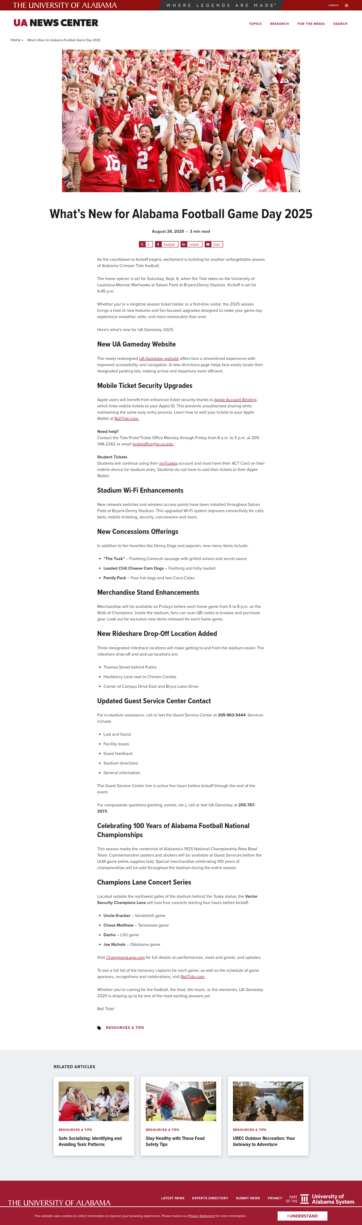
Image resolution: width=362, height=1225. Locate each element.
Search (340, 23)
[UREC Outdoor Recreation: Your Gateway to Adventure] (268, 1116)
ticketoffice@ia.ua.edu (153, 444)
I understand (302, 1216)
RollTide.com (192, 976)
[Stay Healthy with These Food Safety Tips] (181, 1116)
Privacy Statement (201, 1215)
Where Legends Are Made (221, 5)
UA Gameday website (159, 358)
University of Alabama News (59, 1203)
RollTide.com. (126, 418)
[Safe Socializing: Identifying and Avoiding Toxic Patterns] (94, 1116)
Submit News (248, 1198)
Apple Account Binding (235, 399)
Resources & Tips (125, 1027)
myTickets (168, 463)
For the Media (311, 23)
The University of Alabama (65, 5)
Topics (255, 23)
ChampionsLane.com (125, 957)
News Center (55, 24)
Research (279, 23)
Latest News (173, 1198)
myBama (333, 5)
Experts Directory (210, 1198)
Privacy (275, 1198)
